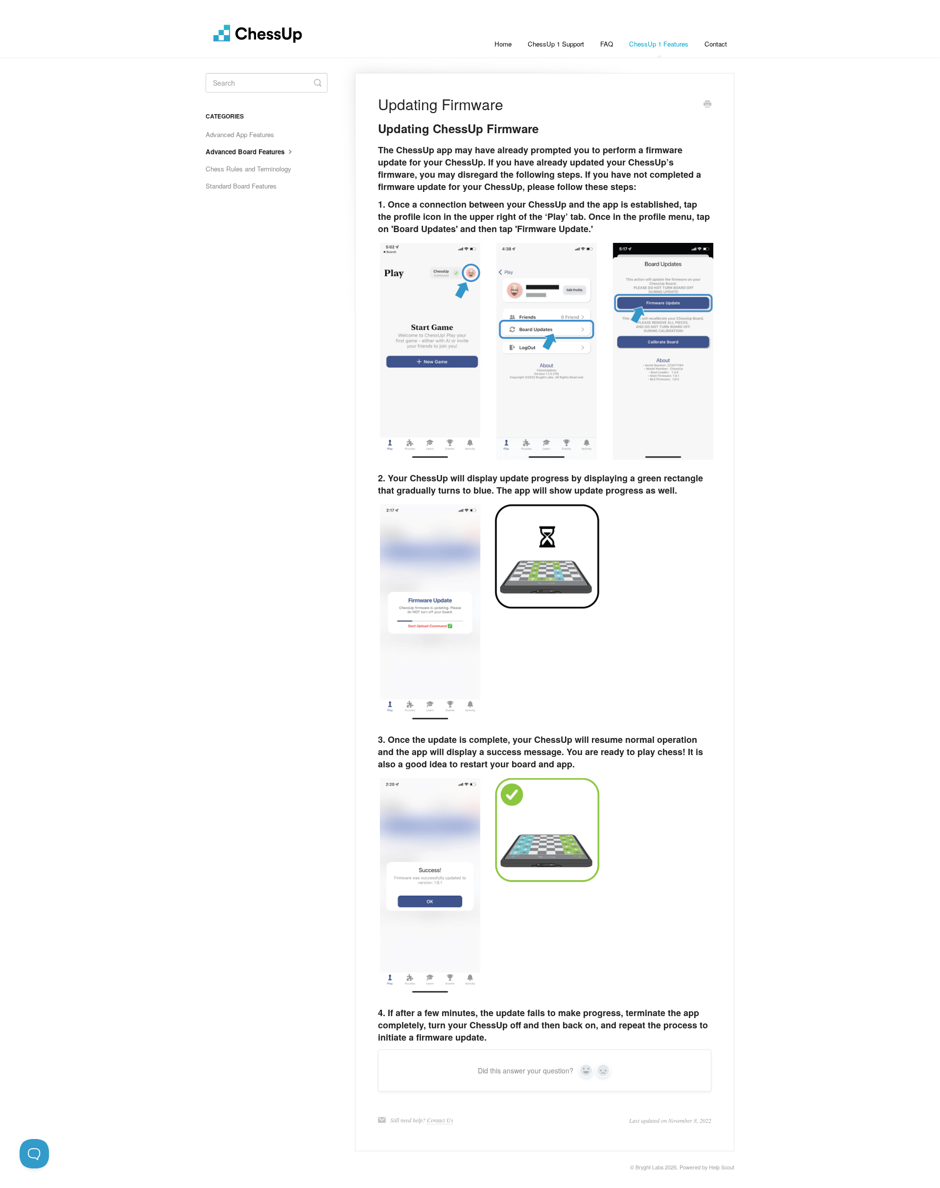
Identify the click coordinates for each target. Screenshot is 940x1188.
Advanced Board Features (246, 151)
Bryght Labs (649, 1167)
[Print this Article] (707, 104)
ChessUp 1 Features (658, 43)
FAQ (606, 43)
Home (503, 43)
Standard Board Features (241, 185)
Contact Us (440, 1120)
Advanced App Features (240, 134)
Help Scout (721, 1167)
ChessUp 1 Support (556, 43)
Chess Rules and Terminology (248, 168)
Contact (716, 43)
